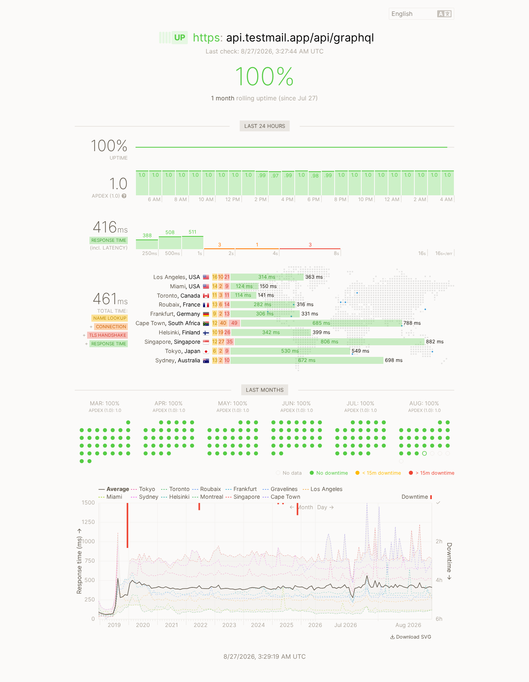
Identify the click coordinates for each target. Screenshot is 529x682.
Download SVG (413, 637)
